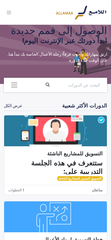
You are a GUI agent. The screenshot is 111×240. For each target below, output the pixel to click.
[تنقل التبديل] (9, 12)
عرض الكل (13, 105)
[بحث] (47, 85)
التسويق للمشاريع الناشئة (75, 153)
